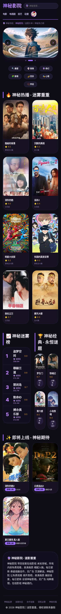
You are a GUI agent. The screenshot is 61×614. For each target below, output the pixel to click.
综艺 (20, 14)
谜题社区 (19, 602)
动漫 (26, 14)
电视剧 (12, 14)
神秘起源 (8, 602)
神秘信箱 (53, 602)
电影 (5, 14)
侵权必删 (42, 602)
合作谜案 (30, 602)
